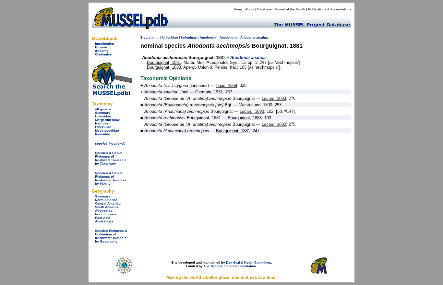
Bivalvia (146, 37)
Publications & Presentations (329, 9)
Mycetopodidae (107, 130)
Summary (102, 112)
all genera (103, 109)
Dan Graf (233, 262)
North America (106, 200)
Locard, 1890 (252, 111)
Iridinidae (102, 134)
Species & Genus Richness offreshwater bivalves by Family (110, 178)
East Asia (102, 218)
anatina (262, 37)
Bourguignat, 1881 (164, 62)
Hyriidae (101, 123)
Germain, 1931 (209, 91)
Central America (108, 203)
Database (264, 9)
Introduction (104, 43)
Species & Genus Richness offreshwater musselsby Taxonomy (110, 158)
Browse (101, 47)
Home (238, 9)
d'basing (101, 51)
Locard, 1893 (274, 98)
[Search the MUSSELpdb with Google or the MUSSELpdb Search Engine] (112, 95)
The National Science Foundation (230, 266)
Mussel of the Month (290, 9)
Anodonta (247, 37)
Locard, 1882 (274, 124)
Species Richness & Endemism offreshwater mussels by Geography (111, 236)
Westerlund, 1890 (255, 104)
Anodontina (228, 37)
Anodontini (208, 37)
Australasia (104, 221)
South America (106, 207)
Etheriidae (103, 127)
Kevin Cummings (257, 262)
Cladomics (103, 54)
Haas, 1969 (226, 85)
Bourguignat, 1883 (164, 67)
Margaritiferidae (107, 120)
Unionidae (103, 116)
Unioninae (189, 37)
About (249, 9)
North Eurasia (106, 214)
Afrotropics (104, 210)
